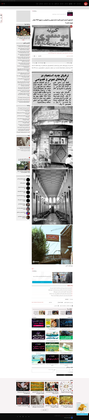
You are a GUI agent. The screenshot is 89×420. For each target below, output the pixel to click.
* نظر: (54, 369)
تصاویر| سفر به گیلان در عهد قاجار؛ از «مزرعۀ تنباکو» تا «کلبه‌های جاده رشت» (23, 172)
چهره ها (28, 176)
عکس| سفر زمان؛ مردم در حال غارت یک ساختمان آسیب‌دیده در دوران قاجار (23, 125)
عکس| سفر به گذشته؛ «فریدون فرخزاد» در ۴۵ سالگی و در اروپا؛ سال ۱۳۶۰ (23, 76)
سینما (52, 3)
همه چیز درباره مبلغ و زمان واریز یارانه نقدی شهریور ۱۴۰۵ (23, 116)
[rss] (17, 416)
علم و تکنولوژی (56, 3)
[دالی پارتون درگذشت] (28, 184)
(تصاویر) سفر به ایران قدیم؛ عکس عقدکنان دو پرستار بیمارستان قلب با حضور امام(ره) (59, 290)
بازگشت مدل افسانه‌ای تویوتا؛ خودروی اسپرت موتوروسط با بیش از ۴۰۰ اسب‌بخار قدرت (23, 46)
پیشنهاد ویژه (27, 24)
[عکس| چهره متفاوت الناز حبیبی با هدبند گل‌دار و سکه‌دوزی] (28, 196)
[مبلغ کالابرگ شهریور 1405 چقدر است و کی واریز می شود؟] (51, 386)
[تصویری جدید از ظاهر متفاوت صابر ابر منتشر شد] (28, 192)
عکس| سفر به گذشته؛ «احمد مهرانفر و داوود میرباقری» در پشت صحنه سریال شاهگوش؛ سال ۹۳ (23, 70)
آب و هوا (6, 0)
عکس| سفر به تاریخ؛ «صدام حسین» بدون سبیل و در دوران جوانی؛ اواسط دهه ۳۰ (23, 52)
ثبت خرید (42, 282)
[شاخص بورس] (1, 21)
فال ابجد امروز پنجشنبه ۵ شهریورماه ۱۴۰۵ (23, 97)
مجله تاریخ (70, 3)
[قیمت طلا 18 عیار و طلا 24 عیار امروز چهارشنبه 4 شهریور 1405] (37, 386)
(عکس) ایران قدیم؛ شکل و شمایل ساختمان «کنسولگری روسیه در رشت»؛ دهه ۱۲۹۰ (60, 293)
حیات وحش (46, 3)
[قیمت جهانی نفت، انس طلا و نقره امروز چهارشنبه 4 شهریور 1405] (51, 400)
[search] (4, 4)
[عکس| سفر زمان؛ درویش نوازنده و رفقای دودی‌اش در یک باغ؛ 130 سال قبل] (69, 313)
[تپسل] (32, 271)
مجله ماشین (41, 3)
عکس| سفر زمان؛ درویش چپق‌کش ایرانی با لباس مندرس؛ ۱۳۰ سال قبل (23, 61)
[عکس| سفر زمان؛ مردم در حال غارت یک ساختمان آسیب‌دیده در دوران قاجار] (23, 141)
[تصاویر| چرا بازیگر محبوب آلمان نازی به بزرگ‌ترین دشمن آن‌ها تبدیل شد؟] (28, 180)
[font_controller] (36, 56)
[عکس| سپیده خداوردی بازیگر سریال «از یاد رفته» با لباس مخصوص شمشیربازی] (28, 201)
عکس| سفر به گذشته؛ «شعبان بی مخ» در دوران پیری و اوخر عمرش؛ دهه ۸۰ (23, 64)
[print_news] (39, 56)
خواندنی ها (69, 309)
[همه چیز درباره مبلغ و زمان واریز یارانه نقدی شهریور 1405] (23, 386)
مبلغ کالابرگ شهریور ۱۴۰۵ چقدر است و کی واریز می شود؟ (23, 110)
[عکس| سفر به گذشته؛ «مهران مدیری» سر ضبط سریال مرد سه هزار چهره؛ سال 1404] (23, 153)
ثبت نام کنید (82, 414)
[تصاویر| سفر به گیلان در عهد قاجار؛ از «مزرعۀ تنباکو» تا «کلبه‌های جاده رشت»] (23, 165)
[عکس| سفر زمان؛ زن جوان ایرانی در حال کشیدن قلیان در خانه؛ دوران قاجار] (42, 313)
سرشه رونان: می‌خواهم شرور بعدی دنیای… (21, 217)
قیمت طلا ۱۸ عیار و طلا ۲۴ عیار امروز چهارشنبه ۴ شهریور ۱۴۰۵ (23, 113)
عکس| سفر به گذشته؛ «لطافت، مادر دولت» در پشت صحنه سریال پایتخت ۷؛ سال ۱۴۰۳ (23, 58)
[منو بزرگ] (2, 4)
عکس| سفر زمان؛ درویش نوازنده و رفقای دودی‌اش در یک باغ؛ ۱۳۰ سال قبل (24, 38)
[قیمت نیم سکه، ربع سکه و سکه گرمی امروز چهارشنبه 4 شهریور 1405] (66, 400)
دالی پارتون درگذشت (22, 183)
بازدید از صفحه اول (69, 305)
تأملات (74, 3)
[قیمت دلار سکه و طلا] (1, 15)
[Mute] (54, 282)
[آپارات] (23, 417)
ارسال (64, 375)
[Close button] (87, 402)
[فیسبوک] (58, 302)
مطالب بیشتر (44, 410)
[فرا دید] (86, 4)
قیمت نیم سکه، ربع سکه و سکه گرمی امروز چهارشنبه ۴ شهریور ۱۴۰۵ (23, 119)
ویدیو (50, 3)
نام (72, 369)
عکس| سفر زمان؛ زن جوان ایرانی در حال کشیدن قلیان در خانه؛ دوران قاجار (35, 313)
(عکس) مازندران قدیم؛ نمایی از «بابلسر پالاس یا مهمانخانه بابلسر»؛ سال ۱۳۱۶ (61, 295)
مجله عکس (66, 3)
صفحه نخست (79, 3)
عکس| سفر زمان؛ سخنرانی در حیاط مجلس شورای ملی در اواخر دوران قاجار (23, 91)
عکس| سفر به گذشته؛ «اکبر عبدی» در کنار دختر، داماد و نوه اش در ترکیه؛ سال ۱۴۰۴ (23, 88)
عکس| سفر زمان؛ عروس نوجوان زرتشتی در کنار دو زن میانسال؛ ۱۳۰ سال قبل (23, 73)
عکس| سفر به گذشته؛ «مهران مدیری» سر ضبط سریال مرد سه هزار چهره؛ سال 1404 (24, 160)
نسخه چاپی (55, 305)
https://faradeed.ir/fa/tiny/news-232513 (37, 302)
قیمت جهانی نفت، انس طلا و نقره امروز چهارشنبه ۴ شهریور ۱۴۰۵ (23, 122)
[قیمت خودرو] (1, 18)
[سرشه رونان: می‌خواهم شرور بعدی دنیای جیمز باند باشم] (28, 217)
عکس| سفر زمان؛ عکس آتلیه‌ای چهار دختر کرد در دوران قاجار (23, 79)
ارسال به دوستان (62, 305)
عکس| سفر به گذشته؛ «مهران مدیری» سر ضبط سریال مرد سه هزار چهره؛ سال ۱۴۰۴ (23, 130)
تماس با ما (11, 0)
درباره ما (14, 0)
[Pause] (53, 282)
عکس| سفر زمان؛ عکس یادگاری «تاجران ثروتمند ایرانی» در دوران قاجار (23, 85)
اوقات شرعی (2, 0)
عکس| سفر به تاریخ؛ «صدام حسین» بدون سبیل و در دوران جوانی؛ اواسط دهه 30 (49, 314)
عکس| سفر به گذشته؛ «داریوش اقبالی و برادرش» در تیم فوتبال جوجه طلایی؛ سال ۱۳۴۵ (23, 94)
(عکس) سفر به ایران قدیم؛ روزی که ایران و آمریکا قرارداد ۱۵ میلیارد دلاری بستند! (60, 288)
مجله (29, 135)
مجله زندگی (61, 3)
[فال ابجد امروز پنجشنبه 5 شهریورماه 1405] (66, 386)
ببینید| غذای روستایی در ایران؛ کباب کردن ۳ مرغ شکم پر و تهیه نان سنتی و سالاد (23, 102)
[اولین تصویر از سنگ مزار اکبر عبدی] (28, 188)
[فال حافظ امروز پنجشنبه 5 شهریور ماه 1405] (23, 400)
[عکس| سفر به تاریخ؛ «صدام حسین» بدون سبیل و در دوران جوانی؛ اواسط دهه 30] (55, 313)
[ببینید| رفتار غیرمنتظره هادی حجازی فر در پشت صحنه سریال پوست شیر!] (28, 205)
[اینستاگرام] (25, 417)
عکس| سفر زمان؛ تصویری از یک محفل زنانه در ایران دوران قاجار (23, 67)
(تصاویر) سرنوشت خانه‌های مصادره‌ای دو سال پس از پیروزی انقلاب (62, 291)
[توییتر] (20, 416)
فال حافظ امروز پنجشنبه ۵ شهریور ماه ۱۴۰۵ (23, 99)
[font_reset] (34, 56)
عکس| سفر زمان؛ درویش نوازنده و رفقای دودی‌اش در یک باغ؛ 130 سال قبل (62, 313)
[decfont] (32, 56)
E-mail (71, 372)
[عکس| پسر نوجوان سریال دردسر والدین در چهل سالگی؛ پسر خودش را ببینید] (28, 209)
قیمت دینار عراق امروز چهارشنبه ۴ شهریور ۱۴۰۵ (23, 132)
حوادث (37, 3)
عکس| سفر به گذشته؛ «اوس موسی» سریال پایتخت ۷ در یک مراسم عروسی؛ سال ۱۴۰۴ (23, 82)
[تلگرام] (61, 302)
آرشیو (8, 0)
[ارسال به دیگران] (40, 56)
